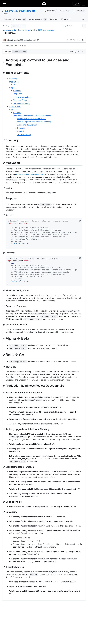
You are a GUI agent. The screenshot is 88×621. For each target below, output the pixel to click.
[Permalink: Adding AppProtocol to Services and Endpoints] (4, 62)
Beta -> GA (14, 110)
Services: (17, 90)
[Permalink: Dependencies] (4, 501)
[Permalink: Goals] (4, 188)
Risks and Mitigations (22, 97)
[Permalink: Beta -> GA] (4, 354)
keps (20, 30)
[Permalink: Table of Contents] (4, 72)
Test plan (17, 112)
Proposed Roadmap (21, 100)
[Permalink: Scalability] (4, 512)
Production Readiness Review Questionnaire (32, 116)
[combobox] (73, 26)
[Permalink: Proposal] (4, 198)
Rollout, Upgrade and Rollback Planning (34, 121)
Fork (65, 11)
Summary (13, 78)
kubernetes (11, 10)
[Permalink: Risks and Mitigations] (4, 290)
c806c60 (69, 40)
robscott (10, 40)
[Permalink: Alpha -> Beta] (4, 338)
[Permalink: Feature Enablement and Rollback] (4, 392)
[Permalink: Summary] (4, 140)
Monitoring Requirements (27, 125)
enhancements (27, 10)
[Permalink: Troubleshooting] (4, 567)
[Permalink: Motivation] (4, 162)
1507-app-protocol (46, 30)
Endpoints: (17, 94)
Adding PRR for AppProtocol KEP (26, 40)
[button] (79, 220)
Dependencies (23, 128)
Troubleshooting (24, 134)
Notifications (51, 11)
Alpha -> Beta (15, 106)
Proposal (13, 88)
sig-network (30, 30)
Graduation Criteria (21, 103)
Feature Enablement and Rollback (31, 118)
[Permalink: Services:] (4, 215)
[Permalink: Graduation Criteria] (4, 324)
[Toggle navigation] (4, 3)
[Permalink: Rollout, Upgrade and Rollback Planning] (4, 429)
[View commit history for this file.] (83, 40)
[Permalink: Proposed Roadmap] (4, 306)
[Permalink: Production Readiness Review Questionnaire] (4, 385)
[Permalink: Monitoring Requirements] (4, 466)
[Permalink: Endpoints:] (4, 252)
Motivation (14, 82)
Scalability (21, 131)
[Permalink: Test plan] (4, 367)
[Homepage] (44, 3)
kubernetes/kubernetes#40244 (29, 174)
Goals (15, 84)
